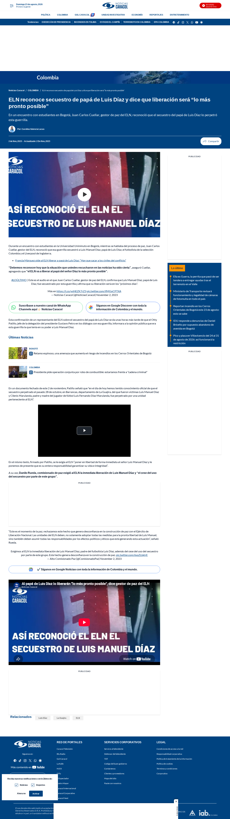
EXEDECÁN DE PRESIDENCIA (56, 22)
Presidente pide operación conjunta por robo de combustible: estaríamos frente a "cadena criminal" (90, 372)
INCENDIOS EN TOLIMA (85, 22)
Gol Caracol (62, 758)
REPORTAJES (156, 15)
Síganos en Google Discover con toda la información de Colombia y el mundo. (121, 307)
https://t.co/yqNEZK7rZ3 (71, 291)
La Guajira (61, 718)
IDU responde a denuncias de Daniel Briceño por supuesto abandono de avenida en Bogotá (194, 324)
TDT (106, 758)
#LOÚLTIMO (19, 280)
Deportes (40, 785)
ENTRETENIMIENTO (179, 15)
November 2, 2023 (107, 294)
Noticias (24, 785)
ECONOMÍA (137, 15)
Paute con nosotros (112, 783)
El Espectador (63, 778)
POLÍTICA (45, 15)
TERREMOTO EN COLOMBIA (137, 22)
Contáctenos (110, 768)
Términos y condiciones (167, 768)
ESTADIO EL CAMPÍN (110, 22)
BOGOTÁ (33, 348)
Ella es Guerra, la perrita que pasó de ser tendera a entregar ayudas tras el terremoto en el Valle (196, 280)
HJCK (59, 768)
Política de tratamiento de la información (174, 758)
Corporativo (162, 773)
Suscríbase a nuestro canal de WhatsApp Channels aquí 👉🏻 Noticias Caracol (45, 307)
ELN (78, 718)
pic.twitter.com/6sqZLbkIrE (132, 555)
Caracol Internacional (66, 788)
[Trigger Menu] (11, 5)
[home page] (115, 5)
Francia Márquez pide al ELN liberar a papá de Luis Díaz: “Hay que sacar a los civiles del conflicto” (70, 260)
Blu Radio (61, 753)
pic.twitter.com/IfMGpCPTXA (104, 291)
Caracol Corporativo (66, 793)
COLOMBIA (62, 15)
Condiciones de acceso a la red (170, 749)
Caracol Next (62, 798)
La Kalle (60, 763)
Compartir (211, 141)
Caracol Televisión (65, 749)
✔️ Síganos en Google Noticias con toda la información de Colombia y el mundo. (87, 569)
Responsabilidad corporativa (169, 753)
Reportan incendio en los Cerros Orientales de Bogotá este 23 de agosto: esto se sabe (196, 309)
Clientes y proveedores (114, 773)
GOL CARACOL (82, 15)
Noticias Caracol (16, 90)
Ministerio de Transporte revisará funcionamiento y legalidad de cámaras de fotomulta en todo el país (195, 294)
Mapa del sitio (110, 778)
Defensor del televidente (115, 753)
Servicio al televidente (113, 749)
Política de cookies (165, 763)
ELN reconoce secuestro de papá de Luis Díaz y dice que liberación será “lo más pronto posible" (83, 90)
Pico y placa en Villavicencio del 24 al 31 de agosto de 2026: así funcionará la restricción (196, 339)
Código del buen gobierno (115, 763)
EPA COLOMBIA (161, 22)
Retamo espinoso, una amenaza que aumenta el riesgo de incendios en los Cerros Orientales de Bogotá (92, 353)
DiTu (59, 773)
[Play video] (84, 194)
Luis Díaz (43, 718)
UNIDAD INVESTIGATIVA (113, 15)
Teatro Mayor (63, 783)
